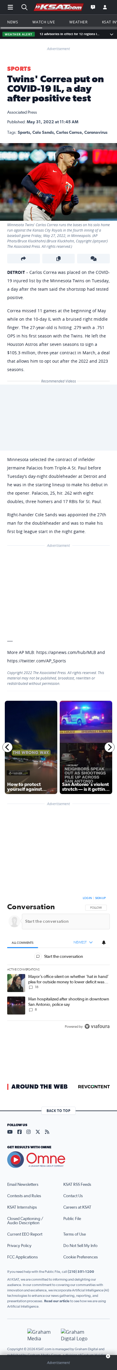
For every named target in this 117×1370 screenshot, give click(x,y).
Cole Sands (43, 132)
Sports (19, 69)
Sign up (100, 898)
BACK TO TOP (58, 1110)
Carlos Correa (69, 132)
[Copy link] (58, 258)
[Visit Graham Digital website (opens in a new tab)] (75, 1335)
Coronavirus (95, 132)
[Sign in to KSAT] (105, 7)
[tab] (22, 943)
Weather (78, 21)
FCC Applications (22, 1257)
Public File (72, 1219)
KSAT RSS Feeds (77, 1185)
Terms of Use (74, 1234)
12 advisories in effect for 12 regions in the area (71, 34)
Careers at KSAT (77, 1207)
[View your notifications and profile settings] (104, 942)
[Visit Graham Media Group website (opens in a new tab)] (41, 1335)
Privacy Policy (19, 1246)
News (12, 21)
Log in (87, 898)
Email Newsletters (22, 1185)
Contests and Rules (24, 1196)
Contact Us (73, 1196)
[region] (58, 963)
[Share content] (23, 258)
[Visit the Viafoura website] (97, 1026)
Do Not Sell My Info (80, 1246)
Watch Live (43, 21)
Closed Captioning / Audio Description (25, 1221)
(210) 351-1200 (81, 1271)
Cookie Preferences (80, 1257)
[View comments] (93, 258)
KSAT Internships (22, 1207)
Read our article (57, 1301)
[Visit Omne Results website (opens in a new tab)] (58, 1159)
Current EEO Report (24, 1234)
